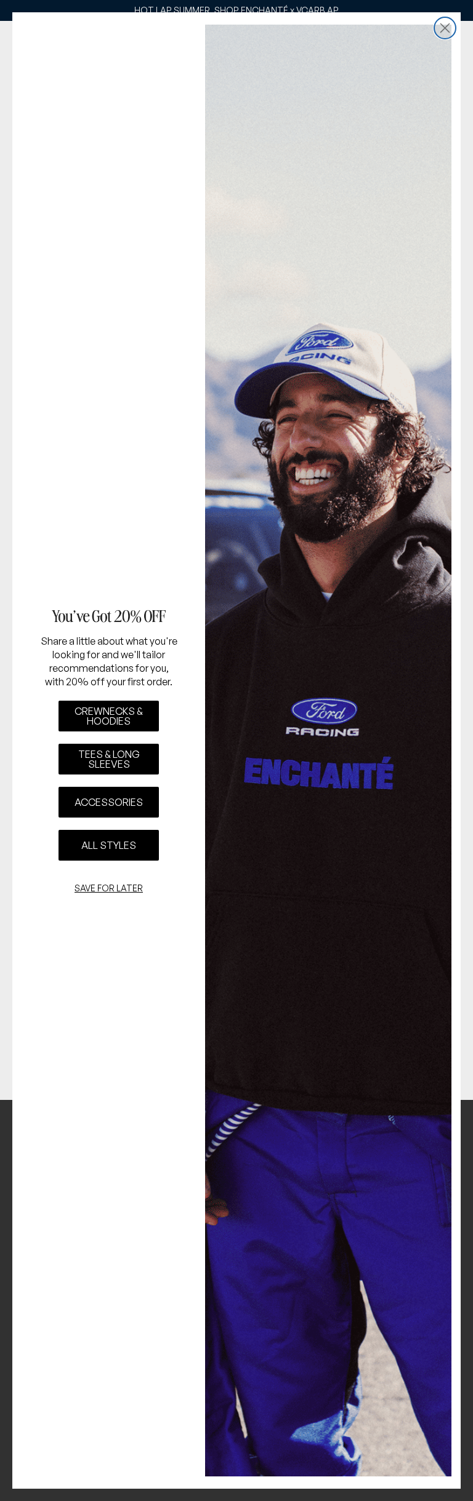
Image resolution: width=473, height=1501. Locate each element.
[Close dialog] (445, 28)
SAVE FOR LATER (109, 888)
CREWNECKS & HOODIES (109, 716)
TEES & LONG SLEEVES (109, 759)
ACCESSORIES (109, 802)
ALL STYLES (108, 845)
